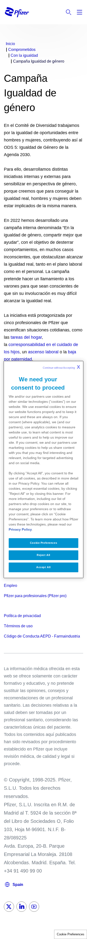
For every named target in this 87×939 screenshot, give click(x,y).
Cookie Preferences (70, 934)
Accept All (43, 567)
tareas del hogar (26, 337)
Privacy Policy (20, 529)
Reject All (43, 555)
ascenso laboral (43, 351)
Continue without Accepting (61, 367)
